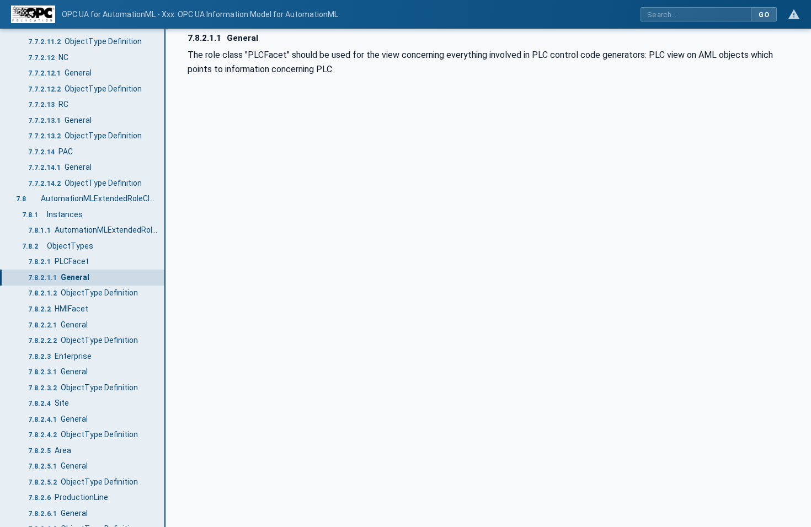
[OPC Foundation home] (33, 14)
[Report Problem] (794, 14)
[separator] (165, 278)
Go (764, 14)
